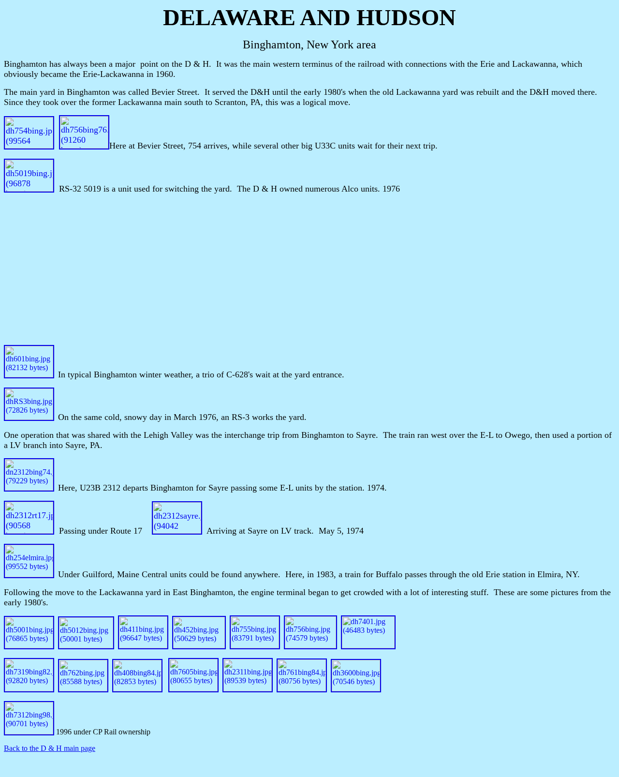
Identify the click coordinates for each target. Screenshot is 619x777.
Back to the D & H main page (49, 748)
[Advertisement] (309, 269)
